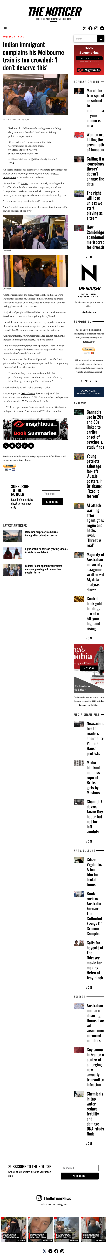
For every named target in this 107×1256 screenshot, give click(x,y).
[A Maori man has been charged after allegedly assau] (40, 1229)
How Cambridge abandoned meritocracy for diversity (96, 237)
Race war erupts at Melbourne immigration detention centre (41, 533)
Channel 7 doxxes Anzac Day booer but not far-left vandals (95, 816)
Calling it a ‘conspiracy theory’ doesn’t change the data (96, 171)
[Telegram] (102, 28)
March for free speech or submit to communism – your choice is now (96, 107)
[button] (5, 28)
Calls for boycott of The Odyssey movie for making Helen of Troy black (95, 960)
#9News (33, 150)
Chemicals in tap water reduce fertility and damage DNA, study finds (95, 1113)
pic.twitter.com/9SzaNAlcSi (23, 154)
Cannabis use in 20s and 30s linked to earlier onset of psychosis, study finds (95, 429)
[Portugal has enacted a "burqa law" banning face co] (13, 1229)
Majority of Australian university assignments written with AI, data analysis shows (97, 571)
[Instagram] (96, 28)
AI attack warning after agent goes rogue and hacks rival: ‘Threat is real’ (95, 525)
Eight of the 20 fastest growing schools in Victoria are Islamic (46, 550)
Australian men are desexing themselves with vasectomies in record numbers (96, 1022)
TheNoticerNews (57, 1198)
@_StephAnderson (18, 150)
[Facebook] (90, 28)
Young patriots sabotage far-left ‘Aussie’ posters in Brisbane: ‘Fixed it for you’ (95, 476)
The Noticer (53, 11)
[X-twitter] (84, 28)
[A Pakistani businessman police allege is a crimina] (93, 1229)
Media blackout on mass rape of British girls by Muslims (94, 777)
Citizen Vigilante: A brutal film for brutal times (94, 871)
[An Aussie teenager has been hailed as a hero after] (66, 1229)
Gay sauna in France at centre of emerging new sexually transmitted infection (96, 1067)
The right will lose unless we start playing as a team (95, 205)
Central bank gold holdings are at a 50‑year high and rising (94, 613)
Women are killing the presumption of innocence (97, 142)
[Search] (100, 38)
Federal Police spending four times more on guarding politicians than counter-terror (43, 569)
